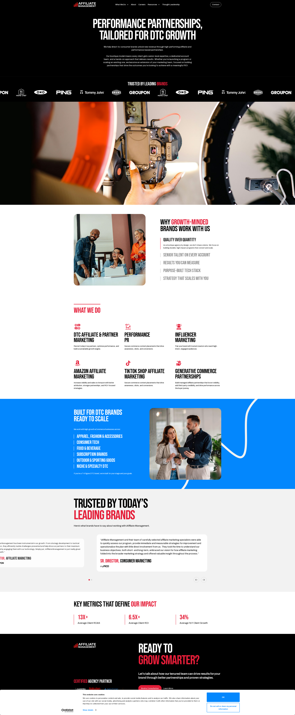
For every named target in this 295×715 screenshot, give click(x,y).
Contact (215, 5)
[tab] (190, 243)
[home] (89, 4)
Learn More (168, 688)
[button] (122, 4)
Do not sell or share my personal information (223, 707)
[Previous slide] (196, 580)
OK (223, 697)
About (133, 5)
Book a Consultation (150, 688)
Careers (141, 5)
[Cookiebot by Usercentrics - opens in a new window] (67, 710)
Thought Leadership (171, 5)
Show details (88, 710)
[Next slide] (203, 580)
